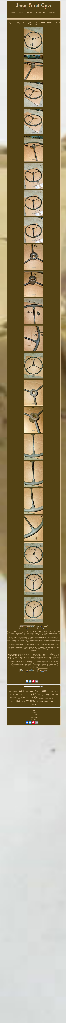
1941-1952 (53, 701)
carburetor (15, 691)
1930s (27, 691)
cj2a (43, 691)
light (23, 697)
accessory (27, 694)
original (30, 700)
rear (39, 694)
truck (10, 691)
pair (56, 691)
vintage (51, 691)
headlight (41, 698)
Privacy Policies (34, 715)
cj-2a (43, 695)
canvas (51, 698)
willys (35, 697)
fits (17, 694)
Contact (34, 712)
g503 (33, 694)
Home (33, 710)
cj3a (13, 694)
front (46, 698)
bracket (40, 701)
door (28, 698)
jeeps (21, 694)
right (19, 698)
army (47, 694)
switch (12, 701)
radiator (12, 697)
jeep (18, 700)
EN (32, 719)
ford (21, 690)
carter (56, 698)
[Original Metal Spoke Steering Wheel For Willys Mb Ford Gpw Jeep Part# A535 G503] (33, 40)
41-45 (23, 701)
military (35, 691)
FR (35, 719)
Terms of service (33, 717)
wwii (33, 704)
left (10, 694)
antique (46, 701)
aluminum (54, 694)
